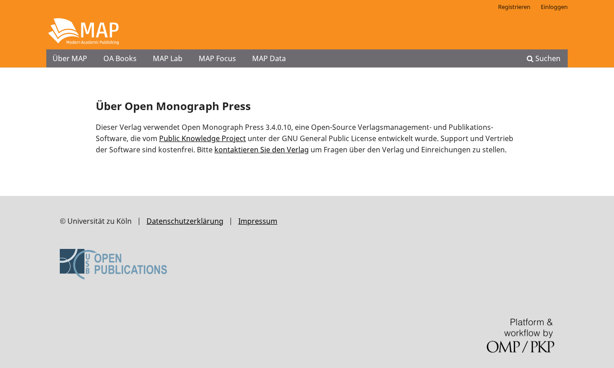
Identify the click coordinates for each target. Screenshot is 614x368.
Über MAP (70, 58)
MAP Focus (217, 58)
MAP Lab (167, 58)
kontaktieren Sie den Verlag (261, 150)
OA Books (120, 58)
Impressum (257, 221)
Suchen (547, 58)
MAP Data (269, 58)
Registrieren (514, 7)
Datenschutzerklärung (185, 221)
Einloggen (554, 7)
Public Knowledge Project (202, 138)
